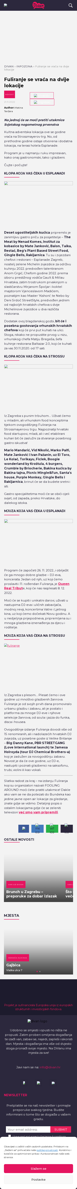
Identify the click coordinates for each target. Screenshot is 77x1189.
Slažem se (38, 1168)
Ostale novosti (19, 839)
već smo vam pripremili (38, 812)
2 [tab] (39, 971)
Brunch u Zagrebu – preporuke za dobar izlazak (31, 894)
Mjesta (11, 915)
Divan (9, 66)
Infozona (24, 66)
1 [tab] (37, 971)
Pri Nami (67, 965)
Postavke (38, 1179)
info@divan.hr (50, 1067)
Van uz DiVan (15, 884)
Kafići (64, 958)
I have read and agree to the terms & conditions (39, 1136)
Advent (9, 94)
